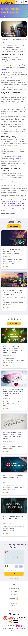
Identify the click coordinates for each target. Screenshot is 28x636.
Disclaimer (14, 605)
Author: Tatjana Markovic (7, 213)
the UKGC (13, 57)
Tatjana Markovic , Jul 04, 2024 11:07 (12, 16)
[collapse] (17, 2)
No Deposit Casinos (14, 588)
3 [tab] (15, 578)
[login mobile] (21, 2)
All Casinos (14, 591)
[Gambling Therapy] (14, 621)
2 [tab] (13, 578)
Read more (6, 266)
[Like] (16, 566)
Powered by (12, 598)
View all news (14, 226)
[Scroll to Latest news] (14, 218)
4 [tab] (17, 578)
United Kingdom (15, 158)
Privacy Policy (14, 603)
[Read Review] (21, 566)
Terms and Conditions (14, 610)
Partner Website (10, 625)
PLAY (14, 573)
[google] (14, 584)
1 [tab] (10, 578)
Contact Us (14, 608)
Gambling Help (14, 594)
